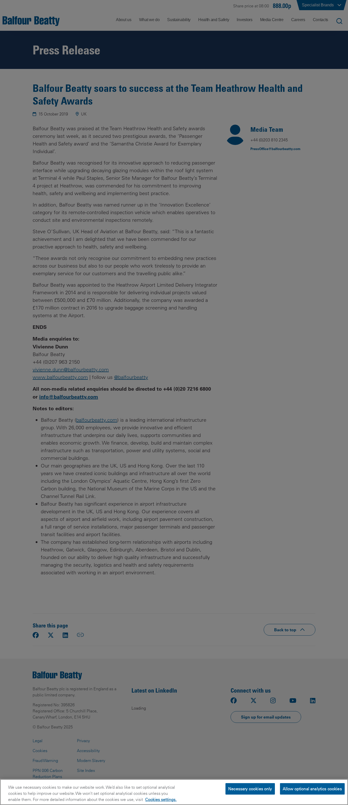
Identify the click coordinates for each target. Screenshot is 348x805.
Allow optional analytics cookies (312, 788)
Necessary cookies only (250, 788)
